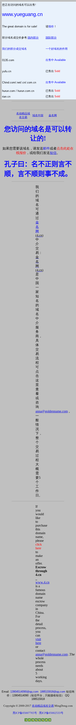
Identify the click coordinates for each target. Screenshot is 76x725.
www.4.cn (42, 582)
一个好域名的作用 (57, 48)
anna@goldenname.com (51, 411)
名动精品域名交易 (43, 705)
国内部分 (33, 37)
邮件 (46, 148)
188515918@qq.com (52, 691)
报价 (51, 26)
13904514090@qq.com (24, 691)
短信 (53, 153)
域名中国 (37, 115)
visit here (38, 641)
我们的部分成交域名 (14, 48)
